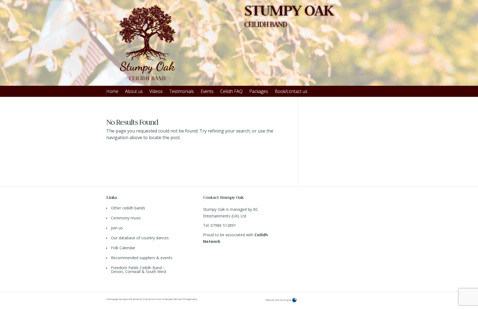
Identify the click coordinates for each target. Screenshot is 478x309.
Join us (117, 227)
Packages (258, 91)
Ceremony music (126, 217)
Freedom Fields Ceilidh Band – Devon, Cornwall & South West (139, 269)
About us (134, 91)
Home (112, 91)
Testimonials (181, 91)
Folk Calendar (123, 247)
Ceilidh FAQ (231, 91)
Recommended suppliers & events (141, 257)
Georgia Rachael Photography (181, 298)
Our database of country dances (140, 237)
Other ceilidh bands (128, 208)
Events (207, 91)
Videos (156, 91)
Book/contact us (291, 91)
